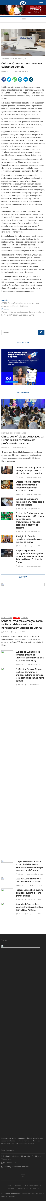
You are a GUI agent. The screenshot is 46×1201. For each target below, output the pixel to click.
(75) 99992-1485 (10, 1163)
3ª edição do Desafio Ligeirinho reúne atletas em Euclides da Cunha (29, 539)
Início (9, 1185)
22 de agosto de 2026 (33, 566)
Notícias (18, 1185)
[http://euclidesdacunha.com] (23, 1)
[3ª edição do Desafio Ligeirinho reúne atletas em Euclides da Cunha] (7, 539)
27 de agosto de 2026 (33, 508)
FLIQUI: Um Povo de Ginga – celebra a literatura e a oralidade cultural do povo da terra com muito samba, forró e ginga (30, 675)
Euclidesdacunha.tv (31, 1185)
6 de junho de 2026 (18, 632)
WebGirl (36, 1188)
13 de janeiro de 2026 (33, 899)
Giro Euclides (15, 433)
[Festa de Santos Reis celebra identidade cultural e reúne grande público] (7, 892)
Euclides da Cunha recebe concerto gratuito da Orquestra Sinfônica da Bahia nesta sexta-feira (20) (30, 656)
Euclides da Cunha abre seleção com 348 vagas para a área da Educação (30, 502)
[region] (23, 367)
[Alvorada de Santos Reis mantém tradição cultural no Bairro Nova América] (7, 907)
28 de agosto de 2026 (19, 447)
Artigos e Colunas (9, 59)
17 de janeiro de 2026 (20, 71)
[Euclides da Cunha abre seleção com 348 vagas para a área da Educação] (7, 502)
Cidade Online (6, 617)
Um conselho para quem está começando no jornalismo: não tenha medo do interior (30, 470)
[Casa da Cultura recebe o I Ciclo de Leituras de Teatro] (7, 881)
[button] (23, 10)
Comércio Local (23, 1188)
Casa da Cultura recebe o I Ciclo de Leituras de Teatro (28, 880)
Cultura (16, 617)
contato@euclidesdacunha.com (16, 1167)
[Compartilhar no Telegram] (25, 79)
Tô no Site (10, 1188)
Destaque (22, 59)
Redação (6, 71)
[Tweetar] (9, 79)
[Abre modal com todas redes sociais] (31, 79)
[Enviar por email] (20, 79)
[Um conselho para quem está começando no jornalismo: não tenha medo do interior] (7, 470)
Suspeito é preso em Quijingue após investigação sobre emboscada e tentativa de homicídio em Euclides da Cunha (29, 556)
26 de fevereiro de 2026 (34, 874)
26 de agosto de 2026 (33, 531)
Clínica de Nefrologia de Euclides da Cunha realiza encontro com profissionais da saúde (22, 440)
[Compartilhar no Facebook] (3, 79)
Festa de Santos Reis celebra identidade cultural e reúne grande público (29, 892)
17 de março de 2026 (33, 664)
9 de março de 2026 (32, 684)
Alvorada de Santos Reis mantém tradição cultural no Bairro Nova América (29, 907)
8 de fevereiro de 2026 (34, 885)
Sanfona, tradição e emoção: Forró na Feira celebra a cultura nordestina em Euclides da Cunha (22, 624)
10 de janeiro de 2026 (33, 914)
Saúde (23, 433)
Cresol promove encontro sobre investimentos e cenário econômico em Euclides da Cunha (28, 486)
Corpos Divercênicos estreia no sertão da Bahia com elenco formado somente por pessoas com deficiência (30, 866)
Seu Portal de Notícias (11, 1193)
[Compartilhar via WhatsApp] (14, 79)
